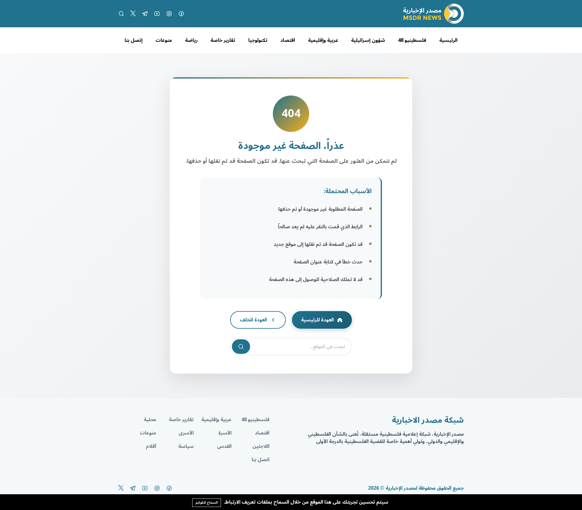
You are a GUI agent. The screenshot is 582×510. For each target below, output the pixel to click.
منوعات (164, 40)
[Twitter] (133, 14)
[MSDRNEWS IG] (169, 14)
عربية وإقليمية (323, 40)
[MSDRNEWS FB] (181, 14)
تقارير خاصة (222, 40)
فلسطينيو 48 (412, 40)
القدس (224, 446)
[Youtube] (157, 14)
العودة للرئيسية (317, 320)
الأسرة (225, 433)
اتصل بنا (260, 459)
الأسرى (186, 433)
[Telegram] (145, 14)
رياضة (191, 40)
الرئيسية (448, 40)
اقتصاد (287, 40)
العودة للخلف (253, 320)
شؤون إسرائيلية (368, 40)
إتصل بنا (133, 40)
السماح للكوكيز (207, 502)
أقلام (151, 446)
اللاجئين (261, 446)
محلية (150, 419)
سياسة (186, 446)
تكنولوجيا (257, 40)
